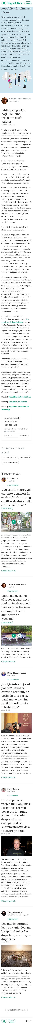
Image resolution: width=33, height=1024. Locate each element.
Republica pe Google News (20, 397)
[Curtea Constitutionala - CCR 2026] (16, 723)
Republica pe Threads (17, 401)
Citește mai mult (8, 571)
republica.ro (11, 3)
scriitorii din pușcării (9, 457)
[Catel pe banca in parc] (16, 636)
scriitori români (25, 457)
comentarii (12, 591)
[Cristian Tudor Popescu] (4, 100)
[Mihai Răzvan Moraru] (3, 674)
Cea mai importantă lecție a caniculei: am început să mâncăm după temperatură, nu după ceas (16, 931)
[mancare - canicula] (16, 956)
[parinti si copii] (16, 522)
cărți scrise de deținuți (10, 462)
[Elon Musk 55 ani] (16, 846)
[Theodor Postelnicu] (3, 585)
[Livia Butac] (3, 479)
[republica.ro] (4, 1021)
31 (13, 1021)
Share (29, 1021)
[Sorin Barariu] (3, 790)
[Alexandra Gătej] (3, 913)
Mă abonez (23, 435)
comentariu (12, 485)
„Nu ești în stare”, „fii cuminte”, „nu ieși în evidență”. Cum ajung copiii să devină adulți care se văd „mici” (16, 497)
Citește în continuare (16, 1010)
